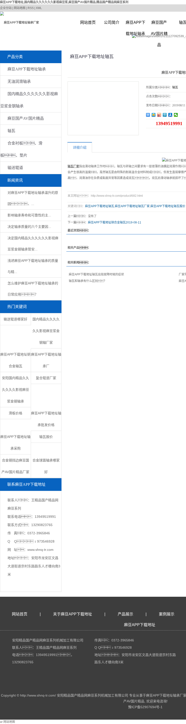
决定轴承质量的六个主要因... (29, 227)
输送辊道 (15, 168)
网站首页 (88, 22)
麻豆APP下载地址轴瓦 (99, 206)
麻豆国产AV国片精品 (159, 24)
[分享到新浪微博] (159, 115)
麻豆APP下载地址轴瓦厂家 (132, 206)
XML (39, 8)
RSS (31, 8)
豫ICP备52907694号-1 (145, 707)
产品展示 (125, 614)
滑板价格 (15, 413)
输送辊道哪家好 (15, 319)
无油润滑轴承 (19, 81)
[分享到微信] (176, 115)
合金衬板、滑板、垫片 (21, 149)
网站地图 (19, 8)
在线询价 (159, 135)
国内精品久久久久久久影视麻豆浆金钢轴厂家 (46, 330)
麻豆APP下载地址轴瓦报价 (167, 206)
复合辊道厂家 (46, 378)
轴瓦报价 (46, 437)
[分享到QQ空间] (154, 115)
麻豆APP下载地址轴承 (135, 24)
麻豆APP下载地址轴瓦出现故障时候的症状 (96, 274)
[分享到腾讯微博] (165, 115)
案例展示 (166, 614)
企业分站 (6, 8)
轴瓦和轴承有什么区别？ (88, 281)
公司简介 (111, 22)
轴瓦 (11, 131)
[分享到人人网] (170, 115)
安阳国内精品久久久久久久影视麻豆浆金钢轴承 (15, 389)
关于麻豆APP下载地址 (72, 614)
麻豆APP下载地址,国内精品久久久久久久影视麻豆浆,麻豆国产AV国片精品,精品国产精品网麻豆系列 (64, 2)
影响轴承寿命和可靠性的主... (29, 215)
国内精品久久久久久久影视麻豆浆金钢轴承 (29, 100)
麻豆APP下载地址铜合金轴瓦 (107, 222)
